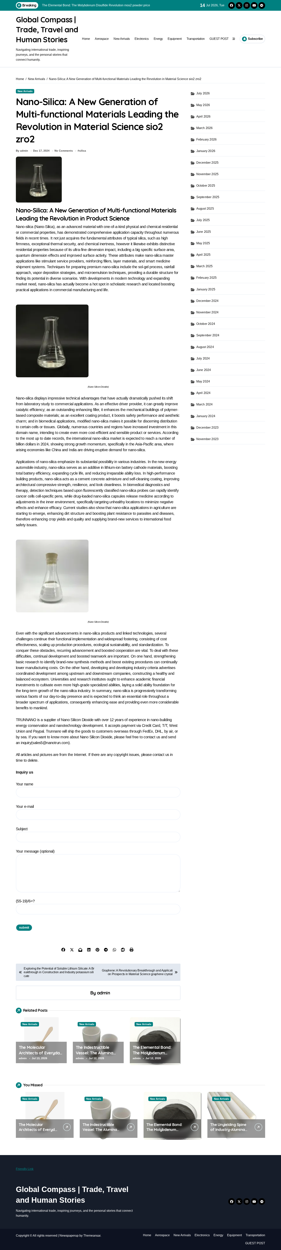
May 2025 (203, 243)
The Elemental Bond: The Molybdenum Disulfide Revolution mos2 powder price (152, 1055)
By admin (22, 150)
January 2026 (205, 151)
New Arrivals (122, 38)
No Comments (63, 150)
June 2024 (203, 370)
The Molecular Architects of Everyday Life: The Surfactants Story (40, 1055)
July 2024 (203, 358)
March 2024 (204, 404)
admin (103, 993)
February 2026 (206, 139)
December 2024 (207, 300)
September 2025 (207, 197)
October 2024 (205, 323)
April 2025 (203, 254)
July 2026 (203, 93)
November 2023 (207, 439)
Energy (158, 38)
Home (86, 38)
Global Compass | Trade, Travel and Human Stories (47, 29)
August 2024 (205, 347)
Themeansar (91, 1235)
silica (82, 150)
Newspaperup (69, 1235)
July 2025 (203, 220)
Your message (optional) (35, 851)
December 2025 (207, 162)
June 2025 (203, 231)
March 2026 (204, 128)
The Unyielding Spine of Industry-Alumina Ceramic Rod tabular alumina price (228, 1132)
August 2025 (205, 208)
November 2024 (207, 312)
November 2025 (207, 174)
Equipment (175, 38)
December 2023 (207, 427)
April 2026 (203, 116)
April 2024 (203, 393)
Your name (24, 784)
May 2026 (203, 105)
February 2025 (206, 277)
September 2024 (207, 335)
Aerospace (102, 38)
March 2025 (204, 266)
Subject (22, 829)
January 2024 (205, 416)
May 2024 (203, 381)
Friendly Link (24, 1169)
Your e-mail (25, 806)
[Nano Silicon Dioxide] (98, 341)
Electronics (142, 38)
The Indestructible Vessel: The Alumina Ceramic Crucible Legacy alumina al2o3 (96, 1055)
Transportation (196, 38)
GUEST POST (219, 38)
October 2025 (205, 185)
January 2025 (205, 289)
